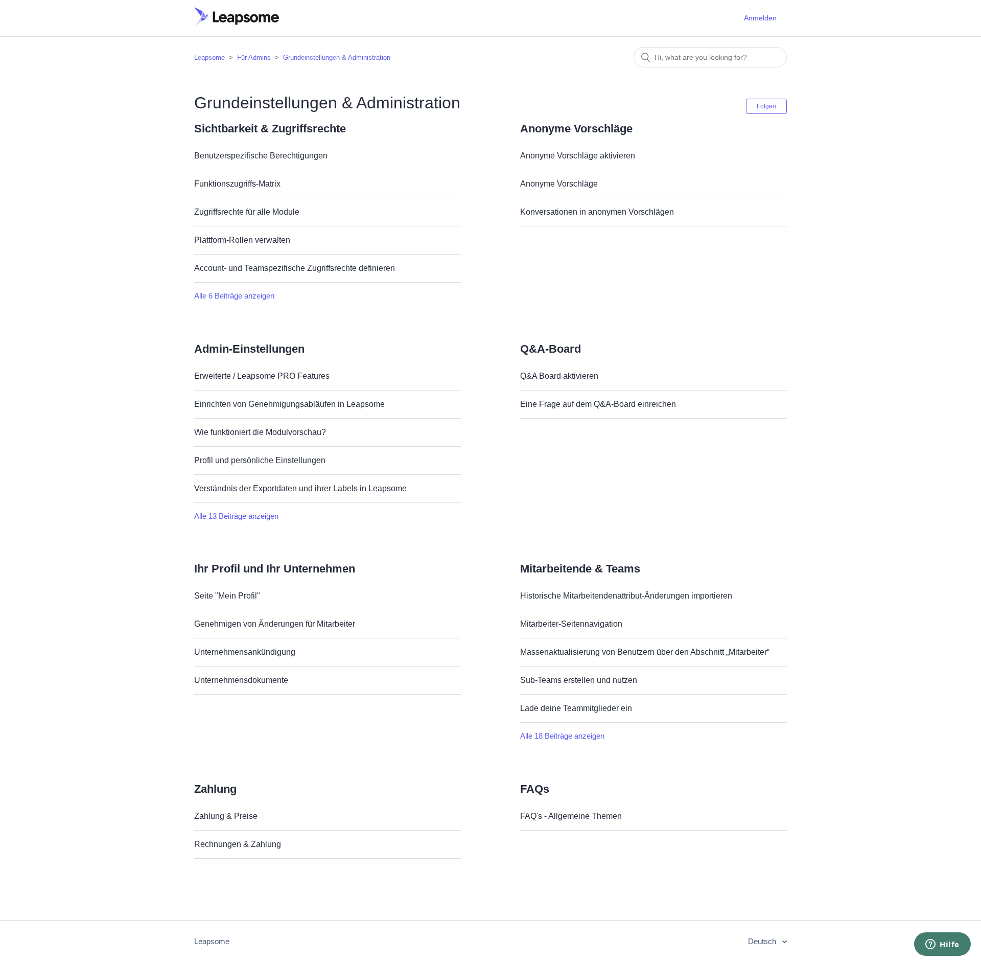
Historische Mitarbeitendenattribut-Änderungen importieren (626, 595)
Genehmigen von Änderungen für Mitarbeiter (274, 624)
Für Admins (254, 57)
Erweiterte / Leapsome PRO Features (262, 376)
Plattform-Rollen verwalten (242, 240)
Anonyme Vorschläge (576, 128)
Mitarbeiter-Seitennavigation (571, 624)
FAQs (534, 789)
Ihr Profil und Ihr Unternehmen (274, 568)
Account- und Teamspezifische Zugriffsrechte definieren (294, 268)
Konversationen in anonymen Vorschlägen (597, 212)
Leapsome (209, 57)
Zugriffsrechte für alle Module (246, 212)
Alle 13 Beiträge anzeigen (236, 516)
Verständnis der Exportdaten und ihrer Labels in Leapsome (300, 488)
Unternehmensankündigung (244, 652)
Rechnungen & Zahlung (237, 844)
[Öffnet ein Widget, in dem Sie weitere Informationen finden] (942, 945)
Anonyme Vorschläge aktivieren (577, 155)
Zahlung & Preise (226, 816)
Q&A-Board (550, 348)
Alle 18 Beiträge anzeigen (562, 735)
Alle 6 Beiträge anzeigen (234, 295)
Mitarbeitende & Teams (580, 568)
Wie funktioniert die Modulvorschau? (260, 432)
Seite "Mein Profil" (227, 595)
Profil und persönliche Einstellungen (259, 460)
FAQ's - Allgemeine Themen (571, 816)
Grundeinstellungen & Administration (336, 57)
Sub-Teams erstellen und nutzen (578, 680)
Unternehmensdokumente (241, 680)
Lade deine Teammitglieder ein (576, 708)
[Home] (236, 23)
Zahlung (215, 789)
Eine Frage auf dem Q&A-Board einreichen (598, 404)
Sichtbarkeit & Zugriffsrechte (270, 128)
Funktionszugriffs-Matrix (237, 183)
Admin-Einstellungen (249, 348)
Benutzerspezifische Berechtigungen (261, 155)
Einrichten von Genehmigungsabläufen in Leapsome (289, 404)
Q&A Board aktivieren (559, 376)
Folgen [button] (766, 106)
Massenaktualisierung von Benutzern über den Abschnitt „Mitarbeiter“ (644, 652)
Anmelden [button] (760, 18)
